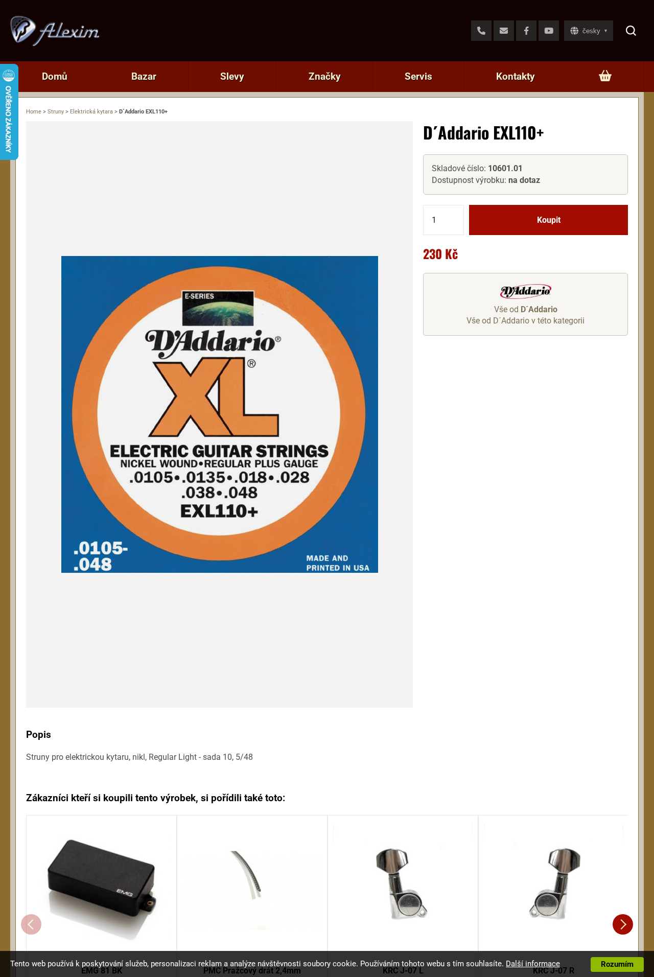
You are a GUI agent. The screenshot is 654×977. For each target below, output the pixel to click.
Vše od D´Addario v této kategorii (525, 320)
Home (33, 111)
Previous (31, 924)
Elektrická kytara (91, 111)
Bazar (143, 76)
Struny (56, 111)
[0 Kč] (605, 76)
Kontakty (515, 76)
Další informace (533, 963)
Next (623, 924)
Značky (325, 76)
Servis (418, 76)
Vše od (525, 309)
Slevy (232, 76)
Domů (54, 76)
